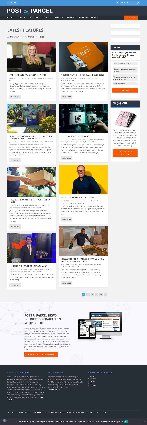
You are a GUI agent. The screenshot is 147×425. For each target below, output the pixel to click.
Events (58, 17)
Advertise (83, 17)
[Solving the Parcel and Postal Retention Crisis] (31, 182)
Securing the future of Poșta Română (28, 266)
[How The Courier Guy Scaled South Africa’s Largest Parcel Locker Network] (31, 118)
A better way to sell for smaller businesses (82, 75)
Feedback (37, 412)
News (9, 17)
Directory (33, 17)
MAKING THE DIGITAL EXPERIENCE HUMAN (27, 75)
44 (101, 295)
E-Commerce (23, 78)
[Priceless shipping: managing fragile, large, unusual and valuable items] (83, 241)
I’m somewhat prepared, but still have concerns (124, 70)
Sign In (14, 3)
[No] (144, 422)
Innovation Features (38, 205)
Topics (20, 17)
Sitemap (10, 412)
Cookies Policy (24, 412)
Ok (126, 422)
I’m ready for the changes (123, 63)
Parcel (94, 78)
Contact (93, 386)
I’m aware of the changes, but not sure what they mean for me (124, 78)
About (92, 383)
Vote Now (125, 90)
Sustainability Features (32, 144)
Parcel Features (46, 78)
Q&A (104, 412)
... (96, 295)
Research (46, 17)
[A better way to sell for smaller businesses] (83, 57)
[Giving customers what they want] (83, 179)
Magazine (71, 17)
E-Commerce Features (34, 78)
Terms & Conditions (75, 412)
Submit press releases (54, 412)
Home (92, 376)
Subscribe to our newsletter (41, 354)
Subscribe (131, 18)
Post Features (19, 208)
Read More (15, 97)
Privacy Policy (93, 412)
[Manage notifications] (4, 420)
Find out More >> (54, 390)
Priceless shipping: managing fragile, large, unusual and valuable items (82, 260)
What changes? (120, 84)
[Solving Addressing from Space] (83, 118)
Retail (68, 80)
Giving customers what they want (78, 197)
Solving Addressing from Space (76, 136)
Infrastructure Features (39, 142)
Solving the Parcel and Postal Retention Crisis (29, 201)
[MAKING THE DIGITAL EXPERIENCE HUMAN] (31, 57)
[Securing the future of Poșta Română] (31, 248)
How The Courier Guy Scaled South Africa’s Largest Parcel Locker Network (30, 137)
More (93, 17)
